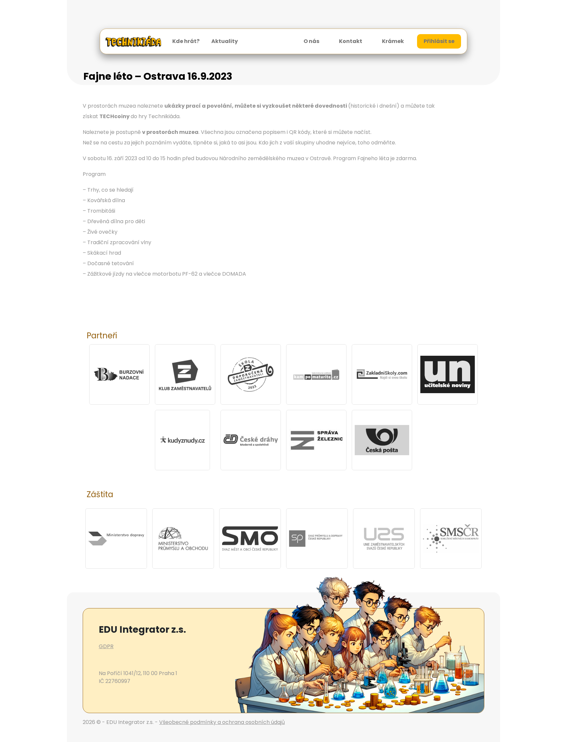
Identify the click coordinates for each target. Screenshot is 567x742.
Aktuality (224, 41)
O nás (311, 41)
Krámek (393, 41)
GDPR (106, 646)
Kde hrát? (186, 41)
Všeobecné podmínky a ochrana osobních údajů (222, 722)
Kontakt (350, 41)
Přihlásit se (439, 41)
